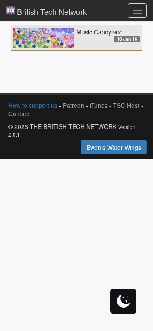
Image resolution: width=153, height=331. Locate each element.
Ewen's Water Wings (113, 147)
